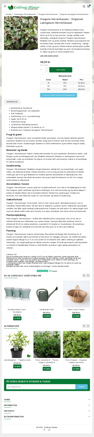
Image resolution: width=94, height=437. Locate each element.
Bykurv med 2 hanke (76, 309)
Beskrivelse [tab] (12, 102)
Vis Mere (17, 318)
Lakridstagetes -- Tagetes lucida (17, 360)
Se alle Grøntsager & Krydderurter (59, 95)
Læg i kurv (60, 70)
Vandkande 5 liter (47, 309)
